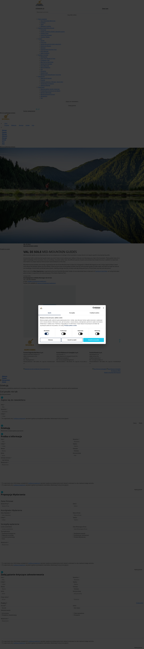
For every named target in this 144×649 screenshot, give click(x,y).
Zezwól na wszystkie (93, 340)
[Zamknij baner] (103, 307)
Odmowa (50, 340)
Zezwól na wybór (72, 340)
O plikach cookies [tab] (94, 313)
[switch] (63, 334)
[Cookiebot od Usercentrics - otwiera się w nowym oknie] (93, 308)
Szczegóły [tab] (72, 313)
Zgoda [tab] (49, 313)
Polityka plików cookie (70, 325)
